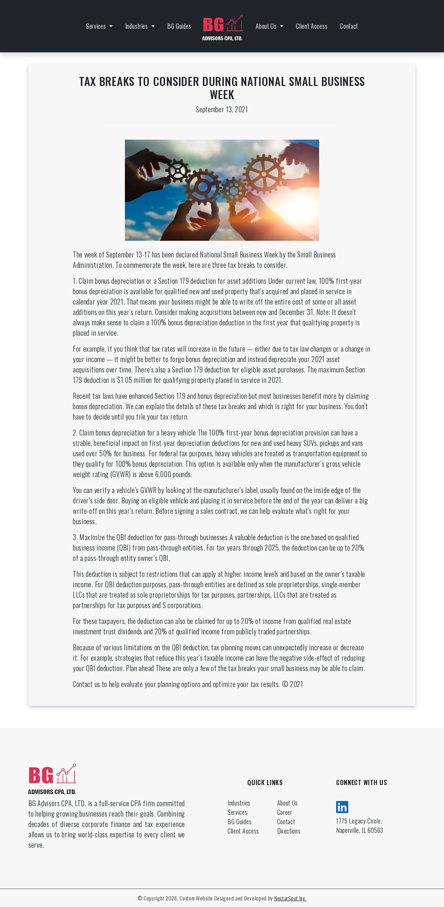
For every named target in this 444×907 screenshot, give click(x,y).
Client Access (311, 25)
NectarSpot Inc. (290, 898)
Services (97, 25)
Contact (349, 25)
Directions (289, 830)
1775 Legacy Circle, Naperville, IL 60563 (359, 825)
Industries (137, 25)
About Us (267, 25)
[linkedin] (342, 805)
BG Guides (179, 25)
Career (284, 812)
